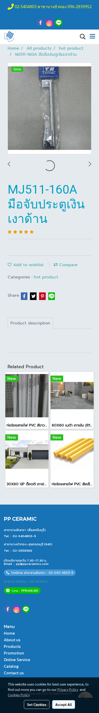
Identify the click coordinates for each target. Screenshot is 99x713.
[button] (81, 36)
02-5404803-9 (24, 536)
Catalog (11, 666)
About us (12, 640)
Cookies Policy (19, 694)
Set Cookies (36, 704)
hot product (46, 277)
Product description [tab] (30, 323)
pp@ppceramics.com (32, 563)
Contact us (14, 673)
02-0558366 (22, 550)
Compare (67, 265)
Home (9, 633)
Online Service (17, 660)
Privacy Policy (67, 689)
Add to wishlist (28, 265)
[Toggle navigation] (92, 36)
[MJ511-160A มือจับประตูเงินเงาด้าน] (49, 108)
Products (12, 646)
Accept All (63, 704)
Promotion (14, 653)
